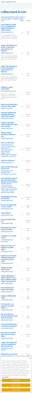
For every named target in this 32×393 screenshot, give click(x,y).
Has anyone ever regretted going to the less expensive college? (8, 334)
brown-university (5, 174)
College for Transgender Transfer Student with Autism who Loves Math (9, 124)
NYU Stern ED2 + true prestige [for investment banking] (7, 305)
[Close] (30, 358)
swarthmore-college (5, 172)
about (14, 91)
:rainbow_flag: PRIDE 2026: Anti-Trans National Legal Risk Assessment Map (9, 344)
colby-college (12, 156)
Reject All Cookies (16, 385)
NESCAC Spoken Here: (7, 142)
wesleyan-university (5, 151)
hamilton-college (5, 154)
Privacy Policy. (5, 377)
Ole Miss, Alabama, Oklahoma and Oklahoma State (8, 134)
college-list (12, 190)
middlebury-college (5, 153)
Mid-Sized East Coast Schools (9, 354)
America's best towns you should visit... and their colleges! (8, 247)
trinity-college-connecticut (7, 149)
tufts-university (12, 174)
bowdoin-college (11, 146)
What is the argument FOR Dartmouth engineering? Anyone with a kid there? (8, 114)
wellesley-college (5, 189)
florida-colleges (10, 192)
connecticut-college (5, 148)
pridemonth (3, 349)
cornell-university (12, 187)
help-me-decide (4, 241)
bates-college (4, 146)
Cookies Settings (16, 380)
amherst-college (5, 156)
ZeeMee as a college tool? (8, 160)
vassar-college (4, 187)
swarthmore (3, 192)
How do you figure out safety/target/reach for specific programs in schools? (9, 315)
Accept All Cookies (16, 390)
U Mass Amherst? (6, 213)
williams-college (13, 154)
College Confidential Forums (8, 1)
